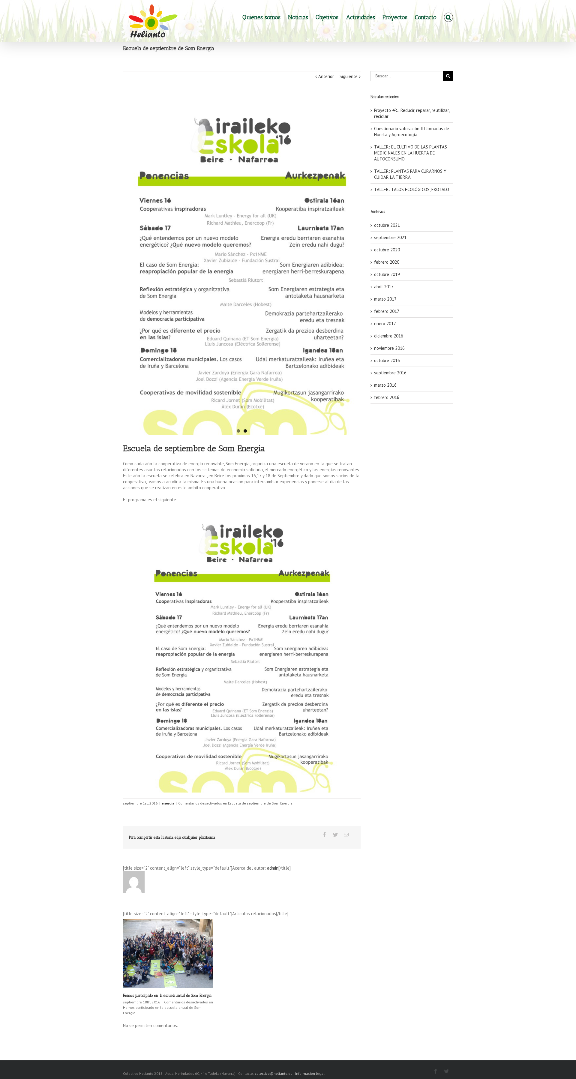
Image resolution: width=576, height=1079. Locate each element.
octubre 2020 (387, 250)
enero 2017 (385, 323)
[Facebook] (324, 834)
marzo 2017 (385, 299)
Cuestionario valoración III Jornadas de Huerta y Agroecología (411, 131)
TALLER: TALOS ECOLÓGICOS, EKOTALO (411, 189)
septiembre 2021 (390, 237)
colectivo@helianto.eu (274, 1073)
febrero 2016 (386, 397)
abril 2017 (384, 286)
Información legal (310, 1073)
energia (168, 803)
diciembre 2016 (388, 336)
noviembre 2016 (389, 348)
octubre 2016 (387, 360)
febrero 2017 (386, 311)
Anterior (326, 76)
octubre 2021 (387, 225)
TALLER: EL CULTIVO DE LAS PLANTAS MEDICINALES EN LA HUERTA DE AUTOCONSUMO (410, 153)
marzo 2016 (385, 385)
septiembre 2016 (390, 373)
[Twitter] (335, 834)
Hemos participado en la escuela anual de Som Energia (167, 995)
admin (272, 868)
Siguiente (349, 76)
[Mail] (346, 834)
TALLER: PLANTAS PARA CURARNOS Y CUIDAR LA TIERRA (410, 174)
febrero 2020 (386, 262)
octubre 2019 (387, 274)
